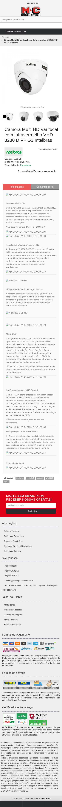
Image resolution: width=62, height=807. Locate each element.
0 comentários (25, 171)
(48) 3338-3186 (11, 566)
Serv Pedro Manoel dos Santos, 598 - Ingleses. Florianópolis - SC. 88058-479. (29, 587)
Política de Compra (12, 551)
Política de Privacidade (14, 536)
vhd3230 (49, 478)
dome (6, 482)
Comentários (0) (45, 187)
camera (40, 478)
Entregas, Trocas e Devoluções (18, 546)
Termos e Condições (13, 541)
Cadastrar (32, 511)
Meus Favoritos (11, 620)
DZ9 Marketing (44, 798)
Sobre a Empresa (11, 531)
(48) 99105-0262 (12, 571)
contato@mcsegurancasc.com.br (19, 581)
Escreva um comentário (44, 171)
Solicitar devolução (12, 625)
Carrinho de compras (13, 615)
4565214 (30, 478)
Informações (17, 187)
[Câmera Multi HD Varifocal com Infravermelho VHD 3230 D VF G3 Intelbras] (31, 77)
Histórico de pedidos (13, 610)
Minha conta (9, 605)
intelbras (19, 478)
